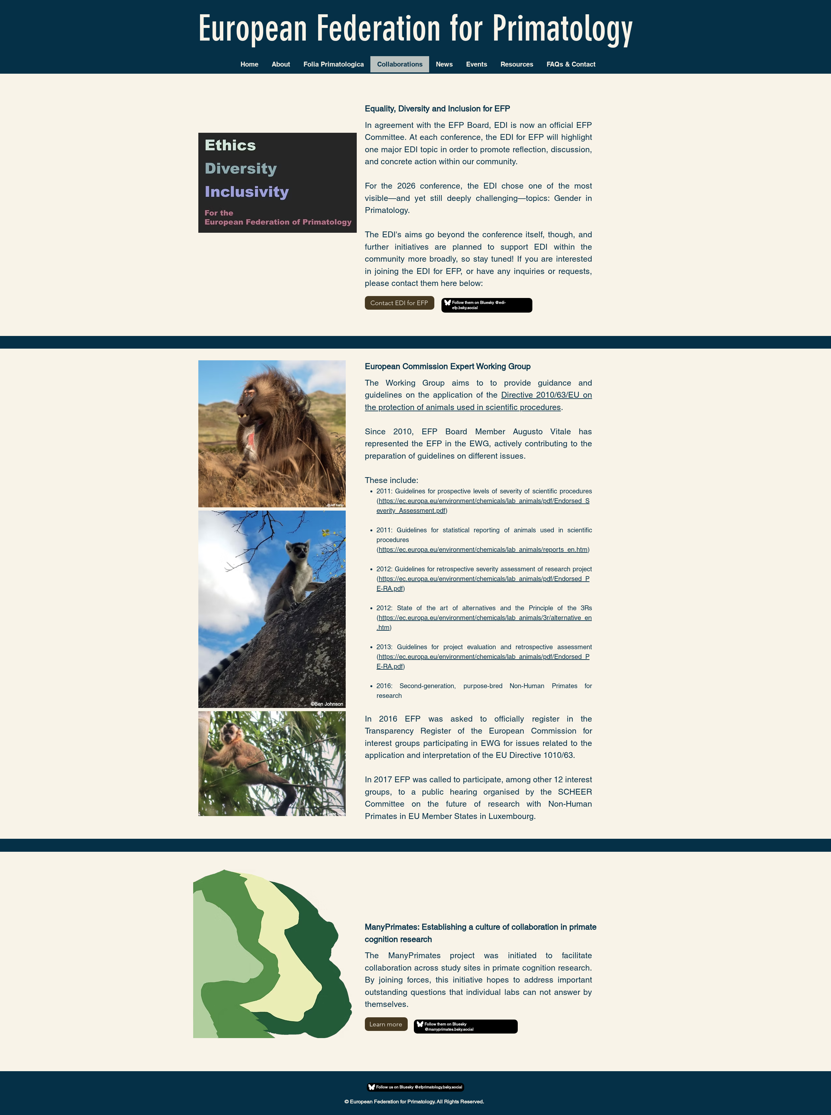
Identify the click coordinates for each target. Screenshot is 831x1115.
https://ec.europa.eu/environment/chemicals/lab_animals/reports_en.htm (483, 549)
